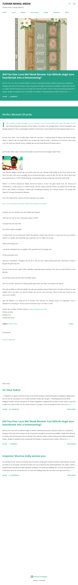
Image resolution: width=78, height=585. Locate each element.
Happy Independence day (37, 309)
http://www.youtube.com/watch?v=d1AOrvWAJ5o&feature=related (24, 204)
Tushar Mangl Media (16, 3)
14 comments (14, 475)
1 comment (13, 96)
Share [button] (4, 96)
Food (13, 12)
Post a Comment (8, 340)
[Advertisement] (39, 361)
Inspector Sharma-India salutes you (24, 456)
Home (4, 12)
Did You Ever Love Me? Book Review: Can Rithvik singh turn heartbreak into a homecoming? (38, 76)
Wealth (23, 12)
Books (46, 12)
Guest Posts (13, 324)
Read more (71, 409)
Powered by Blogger (40, 577)
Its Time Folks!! (11, 390)
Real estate (34, 12)
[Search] (69, 3)
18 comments (14, 409)
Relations (56, 12)
